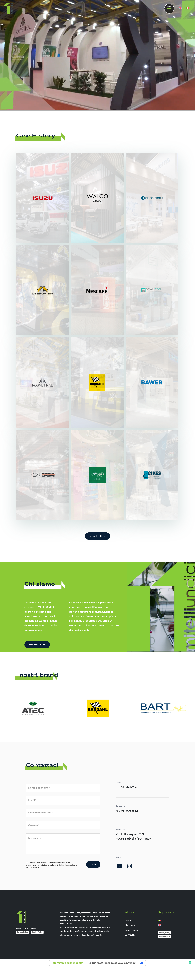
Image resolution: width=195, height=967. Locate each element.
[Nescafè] (97, 290)
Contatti (130, 935)
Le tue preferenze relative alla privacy (112, 962)
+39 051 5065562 (127, 810)
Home (128, 920)
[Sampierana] (42, 475)
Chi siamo (130, 925)
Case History (132, 930)
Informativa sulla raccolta (67, 962)
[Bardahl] (97, 382)
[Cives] (152, 475)
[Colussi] (152, 198)
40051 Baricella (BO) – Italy (133, 838)
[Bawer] (152, 382)
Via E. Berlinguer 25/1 (130, 834)
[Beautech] (152, 290)
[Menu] (169, 8)
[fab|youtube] (119, 866)
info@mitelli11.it (126, 787)
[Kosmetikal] (42, 382)
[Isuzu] (42, 198)
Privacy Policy (22, 932)
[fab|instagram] (129, 866)
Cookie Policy (37, 932)
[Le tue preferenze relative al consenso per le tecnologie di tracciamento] (190, 962)
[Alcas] (97, 475)
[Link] (8, 8)
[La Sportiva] (42, 290)
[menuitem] (181, 8)
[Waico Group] (97, 198)
